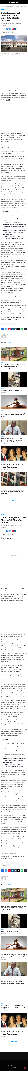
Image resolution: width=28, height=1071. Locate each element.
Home (2, 6)
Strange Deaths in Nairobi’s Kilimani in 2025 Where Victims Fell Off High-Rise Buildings (12, 491)
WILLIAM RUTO (5, 865)
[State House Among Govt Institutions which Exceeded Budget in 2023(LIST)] (14, 43)
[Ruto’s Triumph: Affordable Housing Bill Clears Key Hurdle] (14, 545)
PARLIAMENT (17, 863)
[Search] (26, 2)
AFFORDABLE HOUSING (7, 863)
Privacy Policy (10, 1065)
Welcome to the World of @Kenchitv (12, 222)
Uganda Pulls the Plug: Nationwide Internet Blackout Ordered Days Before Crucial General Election (14, 232)
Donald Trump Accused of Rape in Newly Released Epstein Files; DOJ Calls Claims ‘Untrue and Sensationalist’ (12, 466)
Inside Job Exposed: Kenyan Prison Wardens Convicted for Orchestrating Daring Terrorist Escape (15, 218)
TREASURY (12, 323)
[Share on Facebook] (7, 29)
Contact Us (15, 1067)
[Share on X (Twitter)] (10, 29)
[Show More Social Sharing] (18, 29)
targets (8, 99)
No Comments (18, 23)
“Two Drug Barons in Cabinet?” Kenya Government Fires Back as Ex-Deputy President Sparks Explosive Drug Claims (12, 440)
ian (6, 23)
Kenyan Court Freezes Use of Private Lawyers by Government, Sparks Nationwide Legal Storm (14, 226)
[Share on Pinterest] (13, 29)
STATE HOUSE (5, 323)
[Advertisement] (14, 72)
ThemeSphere (20, 1063)
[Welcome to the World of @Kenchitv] (14, 379)
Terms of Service (17, 1065)
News (3, 9)
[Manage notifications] (25, 1068)
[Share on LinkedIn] (15, 29)
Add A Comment (14, 500)
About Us (24, 1065)
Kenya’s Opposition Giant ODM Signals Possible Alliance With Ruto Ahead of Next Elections (13, 1007)
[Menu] (2, 2)
